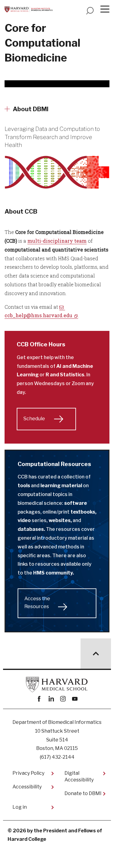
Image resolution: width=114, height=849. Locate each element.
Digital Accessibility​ (79, 776)
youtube (75, 699)
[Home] (29, 9)
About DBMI (31, 109)
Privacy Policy (28, 773)
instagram (63, 699)
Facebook (39, 699)
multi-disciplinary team (57, 241)
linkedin (51, 699)
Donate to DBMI (83, 793)
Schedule (34, 418)
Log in (19, 807)
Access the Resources (37, 602)
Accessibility (27, 787)
